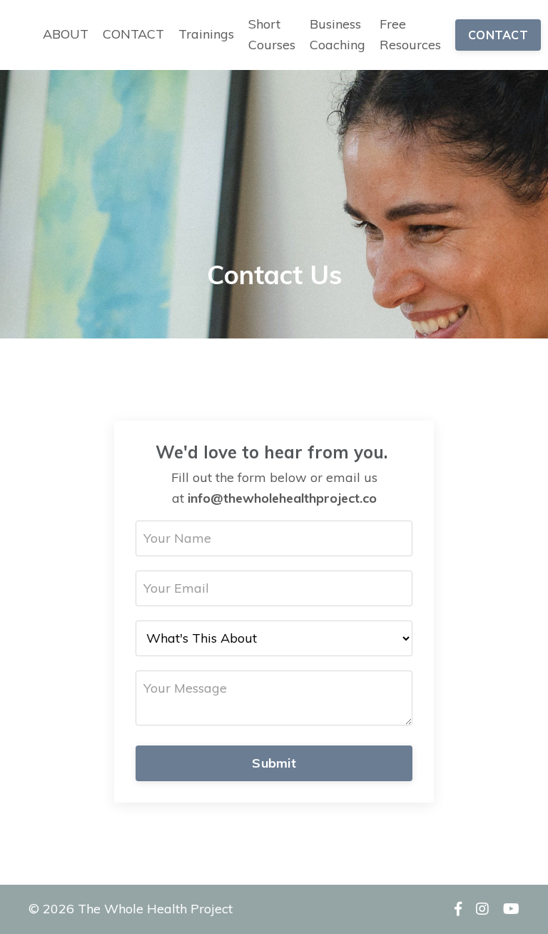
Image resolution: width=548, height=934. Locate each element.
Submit (274, 763)
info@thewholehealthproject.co (282, 498)
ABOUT (65, 34)
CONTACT (133, 34)
